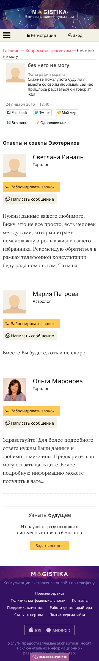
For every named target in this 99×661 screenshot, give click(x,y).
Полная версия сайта (67, 614)
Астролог (42, 301)
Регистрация (43, 35)
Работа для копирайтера (71, 607)
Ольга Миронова (58, 381)
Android (60, 630)
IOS (37, 630)
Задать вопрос (49, 545)
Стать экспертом (28, 614)
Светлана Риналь (58, 157)
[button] (49, 657)
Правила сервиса (49, 593)
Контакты (80, 600)
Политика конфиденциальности (38, 600)
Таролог (41, 164)
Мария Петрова (55, 293)
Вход (77, 35)
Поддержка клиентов (25, 607)
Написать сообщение (32, 199)
